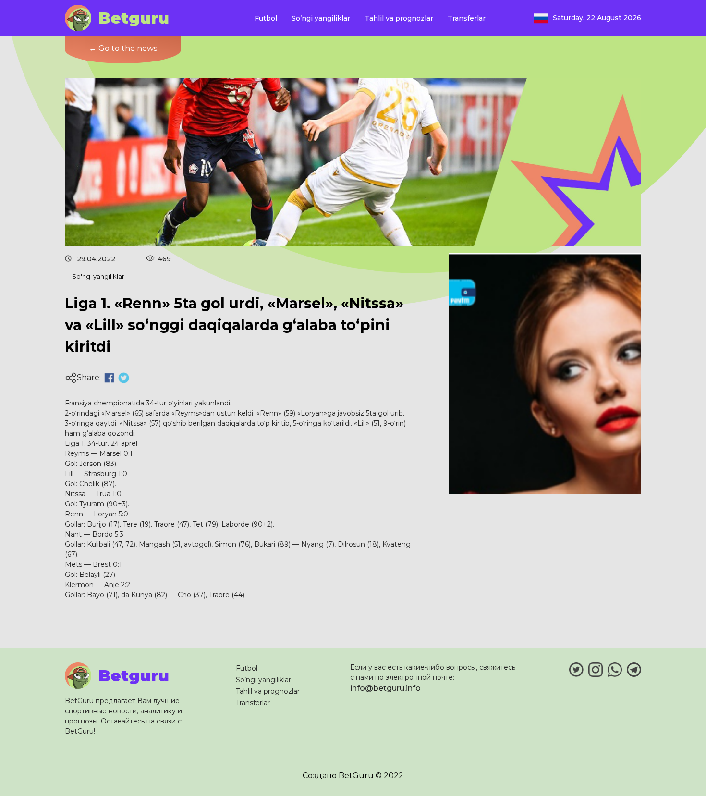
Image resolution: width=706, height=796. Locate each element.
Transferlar (467, 18)
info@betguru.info (385, 688)
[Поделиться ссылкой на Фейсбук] (109, 378)
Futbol (266, 18)
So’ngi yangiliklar (321, 18)
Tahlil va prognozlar (399, 18)
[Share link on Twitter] (124, 378)
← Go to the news (123, 48)
